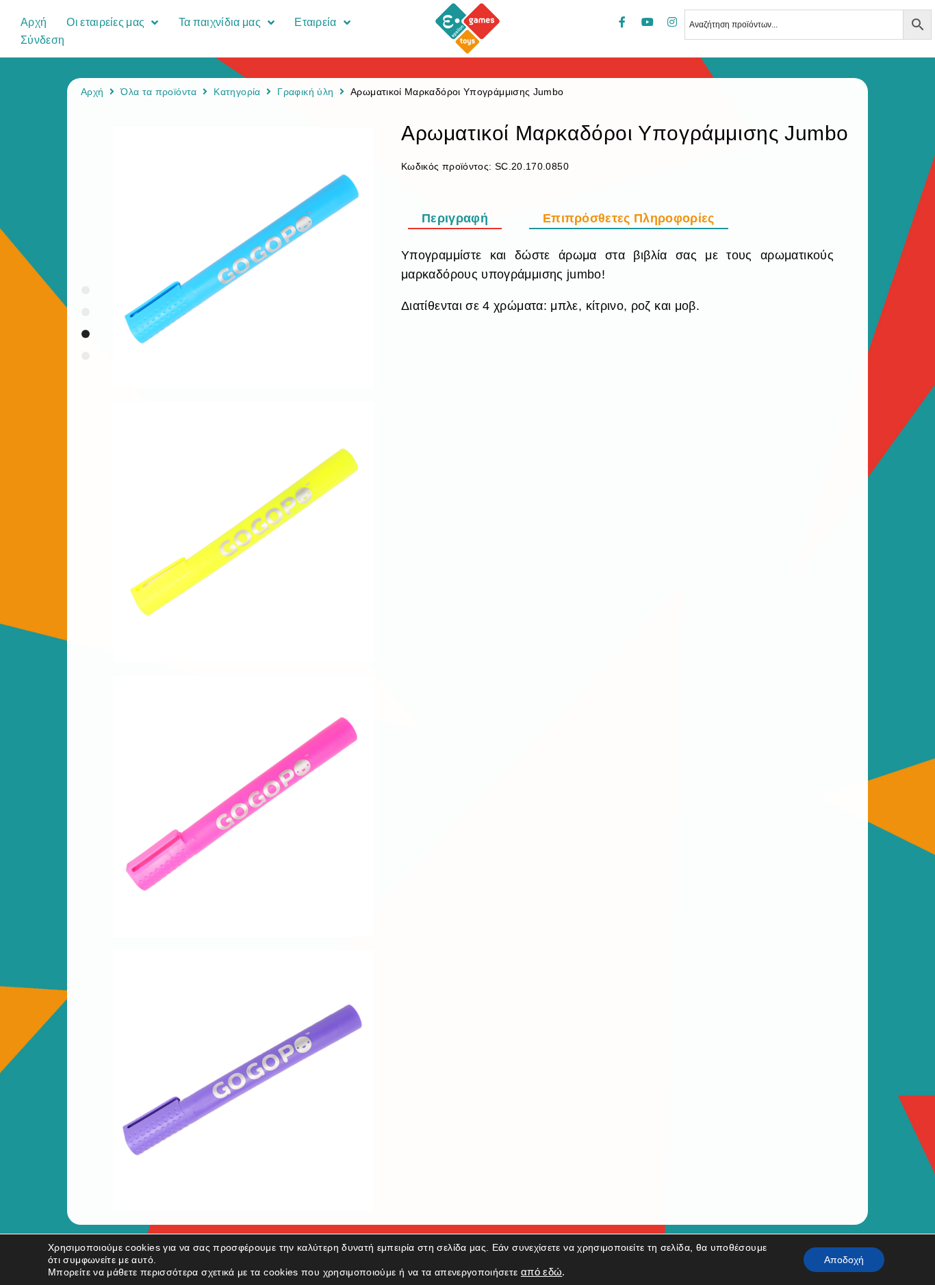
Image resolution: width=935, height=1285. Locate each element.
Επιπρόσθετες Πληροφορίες (629, 218)
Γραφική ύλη (305, 91)
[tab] (461, 218)
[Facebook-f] (622, 21)
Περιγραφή (455, 218)
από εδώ (542, 1272)
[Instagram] (672, 21)
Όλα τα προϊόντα (158, 91)
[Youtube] (647, 21)
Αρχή (92, 91)
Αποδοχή (844, 1259)
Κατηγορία (237, 91)
